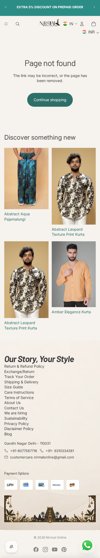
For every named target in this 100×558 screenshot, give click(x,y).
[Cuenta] (82, 24)
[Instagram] (45, 549)
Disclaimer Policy (19, 428)
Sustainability (15, 418)
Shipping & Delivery (21, 382)
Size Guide (13, 387)
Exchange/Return (19, 371)
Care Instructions (19, 392)
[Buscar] (17, 24)
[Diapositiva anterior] (6, 7)
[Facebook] (36, 549)
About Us (12, 402)
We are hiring (15, 413)
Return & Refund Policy (24, 366)
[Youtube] (54, 549)
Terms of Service (19, 397)
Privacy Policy (16, 423)
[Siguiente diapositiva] (94, 7)
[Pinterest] (64, 549)
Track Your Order (19, 376)
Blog (8, 434)
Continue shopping (50, 99)
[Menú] (6, 24)
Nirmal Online (56, 537)
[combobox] (90, 32)
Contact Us (14, 408)
